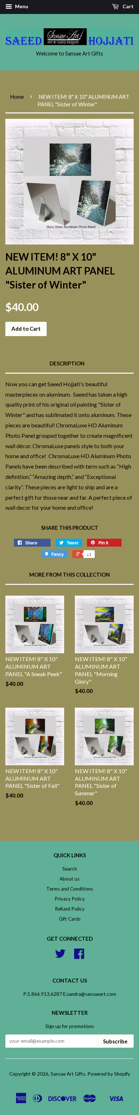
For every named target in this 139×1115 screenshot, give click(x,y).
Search (69, 869)
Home (17, 96)
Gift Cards (70, 919)
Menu (21, 6)
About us (69, 879)
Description (67, 363)
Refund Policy (69, 909)
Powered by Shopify (108, 1074)
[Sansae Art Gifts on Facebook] (79, 956)
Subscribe (115, 1041)
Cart (128, 6)
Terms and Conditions (69, 889)
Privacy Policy (70, 899)
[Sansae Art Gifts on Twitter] (60, 956)
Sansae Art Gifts (68, 1074)
